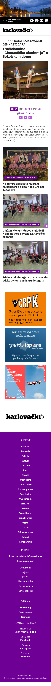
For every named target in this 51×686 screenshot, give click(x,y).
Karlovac (25, 446)
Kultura (25, 460)
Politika (25, 456)
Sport (14, 109)
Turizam (25, 465)
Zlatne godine (25, 489)
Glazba (25, 527)
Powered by (25, 675)
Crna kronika (25, 518)
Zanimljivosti (25, 513)
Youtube (25, 656)
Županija (25, 451)
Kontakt (25, 617)
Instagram (25, 648)
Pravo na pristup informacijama (25, 556)
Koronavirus (25, 541)
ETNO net (25, 503)
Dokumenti (25, 567)
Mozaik (25, 475)
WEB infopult (25, 499)
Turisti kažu (25, 484)
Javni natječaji (26, 590)
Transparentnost (25, 561)
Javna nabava (26, 586)
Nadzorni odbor (26, 581)
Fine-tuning (25, 494)
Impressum (25, 612)
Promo (25, 508)
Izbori (25, 537)
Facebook (25, 640)
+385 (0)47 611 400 (25, 632)
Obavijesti (25, 479)
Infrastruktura (25, 532)
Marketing (25, 607)
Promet (25, 522)
